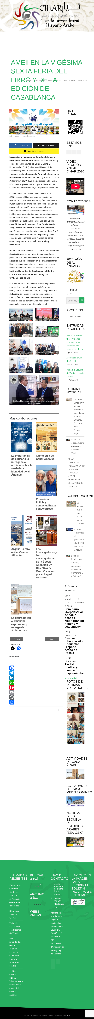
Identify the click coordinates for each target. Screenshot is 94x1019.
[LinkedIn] (34, 677)
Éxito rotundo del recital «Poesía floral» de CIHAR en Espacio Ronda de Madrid (14, 952)
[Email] (34, 692)
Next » (52, 639)
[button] (21, 314)
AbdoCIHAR (33, 136)
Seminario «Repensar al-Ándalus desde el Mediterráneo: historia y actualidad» (74, 617)
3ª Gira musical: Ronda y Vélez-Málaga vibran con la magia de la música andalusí (16, 983)
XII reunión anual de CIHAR (74, 359)
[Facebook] (34, 668)
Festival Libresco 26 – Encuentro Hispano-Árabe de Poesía (74, 645)
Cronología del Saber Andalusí (45, 457)
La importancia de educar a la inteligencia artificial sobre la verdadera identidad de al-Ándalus (21, 465)
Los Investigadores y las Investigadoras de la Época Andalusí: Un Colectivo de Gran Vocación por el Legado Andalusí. (46, 563)
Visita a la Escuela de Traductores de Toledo (75, 373)
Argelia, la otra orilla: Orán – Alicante (20, 552)
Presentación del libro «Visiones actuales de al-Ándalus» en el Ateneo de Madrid (74, 342)
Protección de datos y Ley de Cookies (57, 950)
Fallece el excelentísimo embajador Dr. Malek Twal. (77, 446)
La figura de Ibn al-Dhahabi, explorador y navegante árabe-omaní (21, 624)
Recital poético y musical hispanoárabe (74, 669)
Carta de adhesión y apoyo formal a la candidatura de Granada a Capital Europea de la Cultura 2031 (79, 416)
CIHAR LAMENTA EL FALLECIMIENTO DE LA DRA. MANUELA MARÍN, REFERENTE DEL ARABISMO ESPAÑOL (76, 473)
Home (20, 80)
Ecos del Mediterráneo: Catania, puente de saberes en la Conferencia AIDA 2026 (77, 566)
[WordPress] (34, 697)
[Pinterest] (34, 687)
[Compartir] (34, 702)
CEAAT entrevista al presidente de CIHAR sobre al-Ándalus (79, 539)
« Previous (16, 639)
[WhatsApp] (34, 682)
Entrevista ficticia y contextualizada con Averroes (46, 504)
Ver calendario (71, 678)
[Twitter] (34, 672)
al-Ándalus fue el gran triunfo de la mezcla (80, 513)
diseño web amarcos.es (62, 1015)
